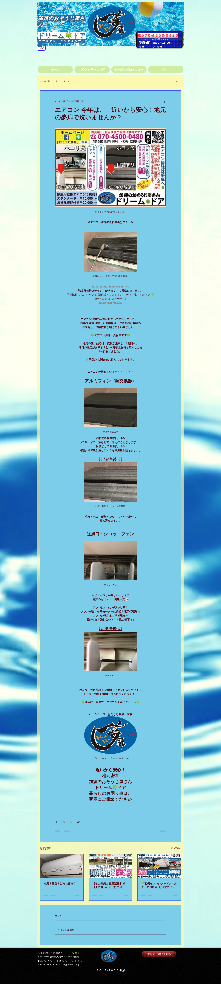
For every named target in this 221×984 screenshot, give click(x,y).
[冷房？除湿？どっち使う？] (61, 866)
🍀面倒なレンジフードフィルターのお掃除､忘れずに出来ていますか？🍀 (159, 885)
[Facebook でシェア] (56, 822)
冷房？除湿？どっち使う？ (60, 883)
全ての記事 (45, 81)
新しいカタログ (62, 81)
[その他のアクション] (164, 101)
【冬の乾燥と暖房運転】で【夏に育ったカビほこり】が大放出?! (110, 885)
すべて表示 (176, 848)
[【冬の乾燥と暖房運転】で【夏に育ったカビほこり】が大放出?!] (110, 866)
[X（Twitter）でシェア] (63, 822)
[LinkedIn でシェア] (71, 822)
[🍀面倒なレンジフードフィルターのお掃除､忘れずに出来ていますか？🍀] (159, 866)
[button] (177, 81)
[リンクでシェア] (78, 822)
